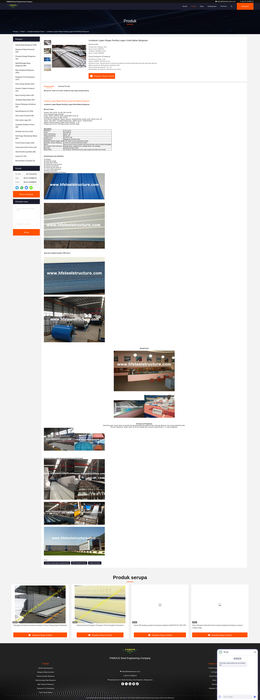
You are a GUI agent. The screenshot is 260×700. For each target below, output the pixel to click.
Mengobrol (245, 6)
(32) (25, 57)
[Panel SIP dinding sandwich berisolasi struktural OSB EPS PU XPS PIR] (100, 604)
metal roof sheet (94, 563)
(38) (24, 115)
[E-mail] (26, 187)
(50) (24, 51)
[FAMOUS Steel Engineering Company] (12, 6)
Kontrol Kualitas (214, 676)
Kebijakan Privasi (214, 688)
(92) (24, 126)
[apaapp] (22, 188)
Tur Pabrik (214, 672)
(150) (24, 111)
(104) (24, 84)
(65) (25, 100)
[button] (47, 70)
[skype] (17, 187)
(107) (25, 78)
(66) (25, 152)
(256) (26, 45)
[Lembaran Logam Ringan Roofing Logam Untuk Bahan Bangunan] (69, 56)
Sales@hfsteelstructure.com (226, 1)
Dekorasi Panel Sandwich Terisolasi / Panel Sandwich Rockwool (40, 625)
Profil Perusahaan (214, 668)
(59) (26, 137)
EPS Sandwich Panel (79, 563)
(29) (24, 95)
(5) (25, 161)
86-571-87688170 (248, 1)
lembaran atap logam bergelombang (57, 563)
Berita (214, 680)
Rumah (185, 6)
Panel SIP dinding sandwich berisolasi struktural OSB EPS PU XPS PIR (100, 625)
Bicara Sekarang (26, 194)
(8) (23, 120)
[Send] (255, 697)
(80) (22, 64)
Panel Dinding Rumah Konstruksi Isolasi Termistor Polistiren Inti (220, 625)
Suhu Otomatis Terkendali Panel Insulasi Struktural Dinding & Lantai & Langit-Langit (157, 626)
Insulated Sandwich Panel (35, 31)
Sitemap (214, 684)
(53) (25, 90)
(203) (24, 71)
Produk (193, 6)
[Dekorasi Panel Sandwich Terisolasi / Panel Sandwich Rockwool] (40, 604)
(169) (24, 143)
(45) (26, 147)
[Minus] (255, 652)
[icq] (31, 187)
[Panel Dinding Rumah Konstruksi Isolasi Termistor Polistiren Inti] (220, 604)
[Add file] (219, 697)
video (202, 6)
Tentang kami (212, 6)
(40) (25, 105)
